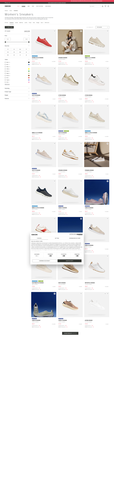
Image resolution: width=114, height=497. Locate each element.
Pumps (30, 22)
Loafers (25, 22)
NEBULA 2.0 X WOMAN (37, 132)
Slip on (42, 22)
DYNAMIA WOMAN (62, 57)
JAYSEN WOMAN (88, 320)
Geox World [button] (48, 6)
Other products (70, 333)
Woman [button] (23, 6)
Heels (34, 22)
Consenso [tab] (39, 238)
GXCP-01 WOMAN (36, 170)
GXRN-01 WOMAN (62, 207)
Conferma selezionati (44, 260)
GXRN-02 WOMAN (89, 207)
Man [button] (29, 6)
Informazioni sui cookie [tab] (74, 238)
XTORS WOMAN (62, 95)
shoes (11, 10)
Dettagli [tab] (57, 238)
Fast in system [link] (39, 6)
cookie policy (37, 251)
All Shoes (6, 22)
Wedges (37, 22)
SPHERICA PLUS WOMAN (37, 57)
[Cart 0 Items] (107, 7)
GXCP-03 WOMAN (62, 132)
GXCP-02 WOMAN (36, 95)
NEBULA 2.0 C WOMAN (90, 57)
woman (6, 10)
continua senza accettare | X (76, 233)
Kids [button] (33, 6)
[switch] (50, 255)
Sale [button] (18, 6)
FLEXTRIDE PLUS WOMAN (38, 282)
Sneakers (12, 22)
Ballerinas (21, 22)
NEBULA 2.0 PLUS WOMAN (91, 132)
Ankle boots (47, 22)
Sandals (16, 22)
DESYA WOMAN (62, 282)
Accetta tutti (69, 260)
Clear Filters (27, 31)
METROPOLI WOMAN (90, 282)
